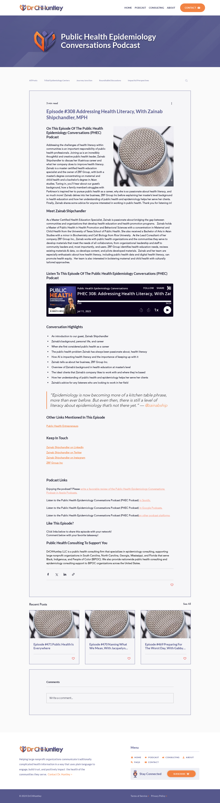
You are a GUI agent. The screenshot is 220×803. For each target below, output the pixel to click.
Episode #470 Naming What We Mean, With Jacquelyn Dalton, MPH (108, 646)
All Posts (33, 80)
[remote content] (110, 300)
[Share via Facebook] (48, 574)
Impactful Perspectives (138, 80)
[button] (186, 80)
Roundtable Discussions (110, 80)
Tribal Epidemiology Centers (57, 80)
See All (187, 603)
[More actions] (171, 103)
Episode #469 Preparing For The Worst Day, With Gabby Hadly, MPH (164, 646)
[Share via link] (73, 574)
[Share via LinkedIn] (65, 574)
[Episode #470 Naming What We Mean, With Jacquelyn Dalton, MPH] (110, 624)
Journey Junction (84, 80)
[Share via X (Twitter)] (56, 574)
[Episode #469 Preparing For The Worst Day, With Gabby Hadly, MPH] (166, 624)
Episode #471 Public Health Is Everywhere (54, 646)
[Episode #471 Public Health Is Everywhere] (54, 624)
